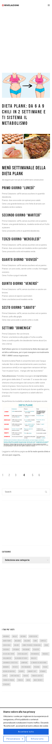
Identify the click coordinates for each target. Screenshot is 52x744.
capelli (43, 641)
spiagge (43, 671)
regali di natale (9, 671)
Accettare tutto (26, 732)
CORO (46, 645)
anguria (6, 636)
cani (35, 641)
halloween (7, 658)
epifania (16, 649)
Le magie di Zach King (38, 663)
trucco (20, 680)
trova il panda (8, 680)
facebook (26, 649)
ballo (15, 636)
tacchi (25, 676)
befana (23, 636)
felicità (36, 649)
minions (6, 667)
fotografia (35, 654)
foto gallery (22, 654)
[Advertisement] (26, 37)
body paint (7, 641)
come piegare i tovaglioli (32, 645)
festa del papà (8, 654)
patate (15, 667)
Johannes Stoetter (10, 663)
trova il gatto (37, 676)
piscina (36, 667)
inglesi (33, 658)
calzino (27, 641)
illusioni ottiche (21, 658)
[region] (26, 726)
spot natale (15, 676)
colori (16, 645)
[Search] (46, 492)
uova (28, 680)
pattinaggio (26, 667)
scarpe (21, 671)
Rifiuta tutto (37, 739)
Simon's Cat (32, 671)
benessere (33, 636)
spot (5, 676)
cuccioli (6, 649)
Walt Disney (38, 680)
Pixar (45, 667)
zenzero (6, 684)
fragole (45, 654)
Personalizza (13, 739)
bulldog (18, 641)
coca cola (6, 645)
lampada (24, 663)
